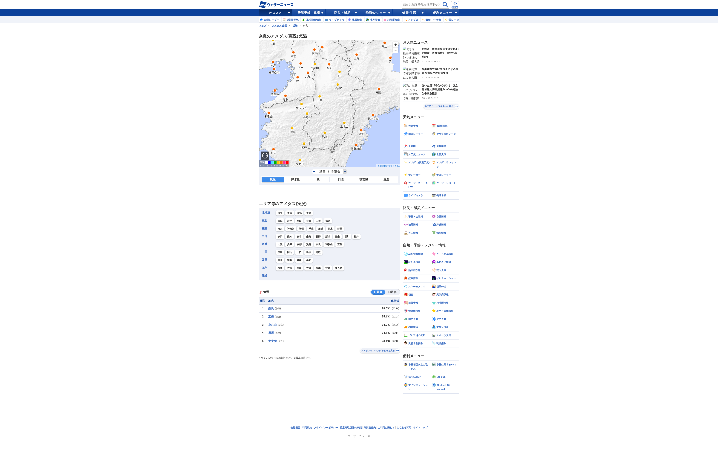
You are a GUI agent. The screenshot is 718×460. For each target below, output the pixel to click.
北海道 (266, 212)
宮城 (308, 220)
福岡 (280, 268)
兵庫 (289, 244)
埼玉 (301, 228)
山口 (299, 252)
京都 (299, 244)
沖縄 (264, 275)
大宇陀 (272, 341)
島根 (308, 252)
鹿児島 (338, 268)
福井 (356, 236)
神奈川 (290, 228)
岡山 (289, 252)
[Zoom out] (395, 50)
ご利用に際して (386, 427)
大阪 (280, 244)
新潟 (327, 236)
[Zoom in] (395, 44)
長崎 (299, 268)
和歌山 (329, 244)
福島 (327, 220)
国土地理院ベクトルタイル (389, 166)
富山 (337, 236)
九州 (264, 267)
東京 (280, 228)
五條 (271, 316)
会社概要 (295, 427)
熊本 (318, 268)
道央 (280, 213)
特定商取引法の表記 (351, 427)
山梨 (308, 236)
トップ (262, 25)
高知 (308, 260)
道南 (289, 213)
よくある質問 (404, 427)
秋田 (299, 220)
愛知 (289, 236)
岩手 (289, 220)
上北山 (272, 324)
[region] (329, 103)
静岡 (280, 236)
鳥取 (318, 252)
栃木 (330, 228)
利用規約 (307, 427)
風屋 (271, 332)
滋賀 (308, 244)
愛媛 (299, 260)
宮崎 (327, 268)
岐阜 (299, 236)
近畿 (295, 25)
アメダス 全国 (279, 25)
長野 (318, 236)
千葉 (311, 228)
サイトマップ (420, 427)
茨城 (320, 228)
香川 (280, 260)
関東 (264, 228)
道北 (299, 213)
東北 (264, 220)
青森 (280, 220)
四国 (264, 259)
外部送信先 (370, 427)
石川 (346, 236)
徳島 (289, 260)
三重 (339, 244)
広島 (280, 252)
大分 (308, 268)
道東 (308, 213)
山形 (318, 220)
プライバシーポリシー (326, 427)
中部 (264, 236)
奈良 (318, 244)
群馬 (339, 228)
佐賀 (289, 268)
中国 (264, 251)
